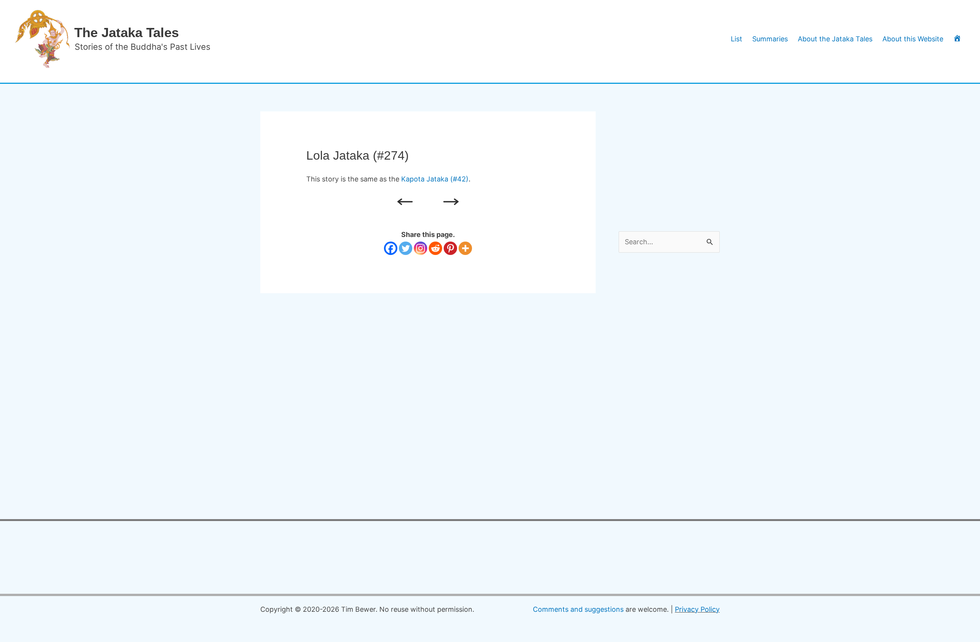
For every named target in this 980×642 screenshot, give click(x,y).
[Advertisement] (676, 159)
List (736, 39)
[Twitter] (405, 248)
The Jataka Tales (126, 32)
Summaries (770, 39)
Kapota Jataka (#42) (435, 179)
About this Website (912, 39)
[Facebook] (390, 248)
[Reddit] (435, 248)
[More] (465, 248)
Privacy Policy (697, 609)
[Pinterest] (450, 248)
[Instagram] (420, 248)
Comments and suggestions (578, 609)
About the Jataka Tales (835, 39)
